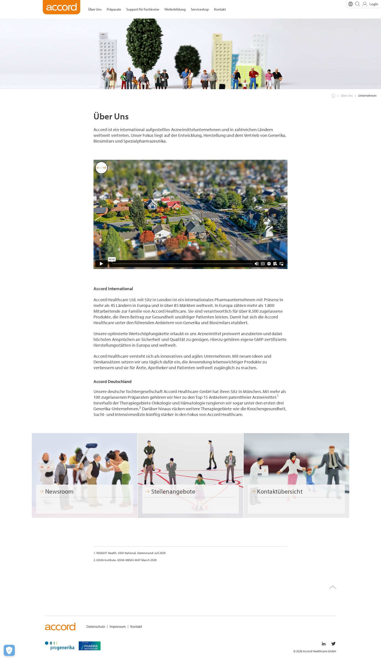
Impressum (118, 626)
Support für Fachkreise (142, 9)
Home (333, 96)
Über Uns (94, 9)
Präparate (114, 9)
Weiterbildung (175, 9)
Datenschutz (95, 626)
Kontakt (220, 9)
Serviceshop (200, 9)
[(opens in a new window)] (59, 645)
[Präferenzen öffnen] (9, 650)
